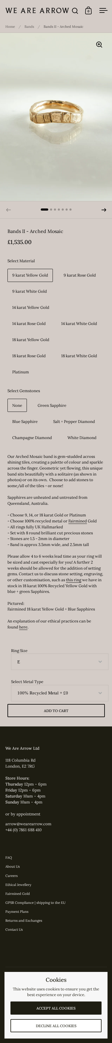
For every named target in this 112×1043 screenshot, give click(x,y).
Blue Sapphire (25, 421)
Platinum (20, 372)
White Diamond (81, 437)
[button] (104, 210)
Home (10, 26)
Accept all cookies (56, 1008)
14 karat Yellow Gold (30, 307)
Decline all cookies (56, 1026)
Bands (29, 26)
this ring (73, 579)
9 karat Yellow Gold (30, 275)
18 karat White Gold (79, 355)
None (17, 405)
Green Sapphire (52, 405)
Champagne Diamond (32, 437)
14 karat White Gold (79, 323)
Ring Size (19, 650)
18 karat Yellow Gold (30, 339)
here (23, 627)
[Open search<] (75, 10)
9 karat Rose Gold (80, 275)
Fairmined (77, 521)
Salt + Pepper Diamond (74, 421)
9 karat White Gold (29, 291)
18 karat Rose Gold (29, 355)
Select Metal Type (27, 681)
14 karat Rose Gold (29, 323)
